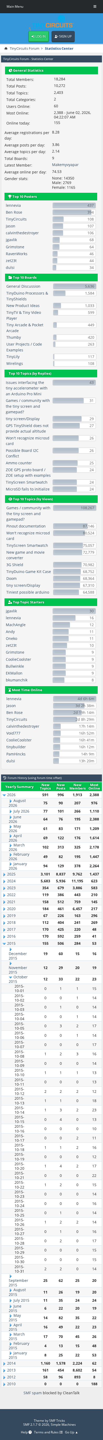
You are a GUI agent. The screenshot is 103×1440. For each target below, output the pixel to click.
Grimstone (15, 246)
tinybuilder (16, 746)
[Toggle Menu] (94, 6)
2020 (11, 908)
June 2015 (15, 1308)
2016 (11, 936)
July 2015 (21, 1300)
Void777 (13, 733)
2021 (11, 901)
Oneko (11, 638)
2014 (11, 1363)
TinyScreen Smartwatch (27, 482)
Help (25, 1432)
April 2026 (15, 838)
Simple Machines (63, 1424)
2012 (11, 1376)
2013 (11, 1370)
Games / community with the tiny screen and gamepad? (28, 406)
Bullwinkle (15, 666)
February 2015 (19, 1345)
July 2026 (21, 811)
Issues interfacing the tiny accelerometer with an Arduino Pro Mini (27, 388)
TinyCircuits (16, 219)
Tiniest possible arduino (27, 592)
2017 (11, 929)
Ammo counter (19, 462)
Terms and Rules (46, 1432)
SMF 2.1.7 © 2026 (36, 1424)
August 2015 (17, 1292)
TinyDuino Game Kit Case (28, 571)
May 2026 (15, 828)
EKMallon (14, 673)
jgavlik (11, 239)
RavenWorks (16, 253)
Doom (11, 578)
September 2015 (18, 1282)
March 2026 (17, 847)
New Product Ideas (23, 305)
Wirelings (14, 363)
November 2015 (18, 970)
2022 (11, 894)
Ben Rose (14, 212)
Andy (10, 631)
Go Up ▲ (71, 1432)
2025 (11, 874)
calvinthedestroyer (22, 232)
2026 (11, 794)
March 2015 (17, 1336)
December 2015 (18, 956)
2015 (11, 943)
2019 (11, 915)
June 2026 (15, 819)
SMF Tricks (57, 1420)
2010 (11, 1383)
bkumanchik (16, 679)
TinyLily (13, 356)
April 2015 (15, 1327)
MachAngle (16, 624)
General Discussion (23, 286)
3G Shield (14, 564)
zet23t (11, 260)
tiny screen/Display (23, 418)
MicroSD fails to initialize (28, 489)
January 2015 (18, 1355)
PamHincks (16, 753)
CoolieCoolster (18, 659)
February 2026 (19, 856)
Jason (10, 225)
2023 (11, 887)
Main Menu (15, 6)
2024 (11, 880)
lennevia (13, 205)
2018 (11, 922)
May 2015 (15, 1317)
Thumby (13, 337)
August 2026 (17, 803)
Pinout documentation (26, 526)
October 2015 (18, 979)
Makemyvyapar (65, 164)
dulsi (10, 267)
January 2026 (18, 866)
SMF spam (33, 1392)
